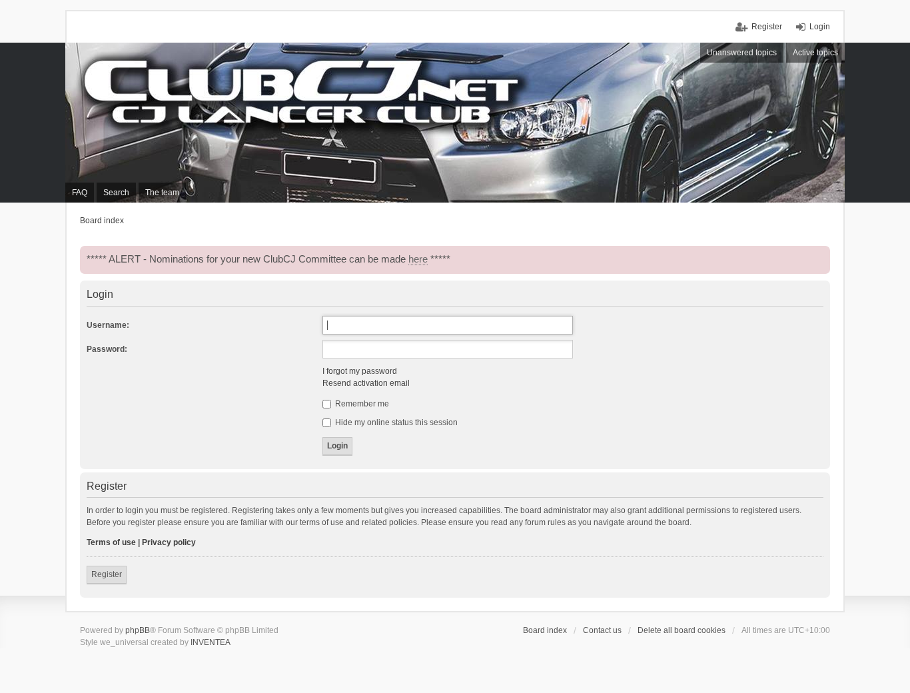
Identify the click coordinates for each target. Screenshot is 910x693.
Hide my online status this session (395, 422)
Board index (545, 630)
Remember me (361, 403)
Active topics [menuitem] (815, 52)
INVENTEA (210, 642)
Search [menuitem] (116, 192)
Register (106, 574)
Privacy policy (169, 542)
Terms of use (111, 542)
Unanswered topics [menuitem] (742, 52)
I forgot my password (359, 371)
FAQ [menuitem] (79, 192)
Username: (108, 325)
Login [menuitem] (819, 26)
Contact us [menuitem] (602, 630)
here (418, 259)
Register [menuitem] (766, 26)
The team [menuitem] (162, 192)
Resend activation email (366, 383)
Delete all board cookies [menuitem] (681, 630)
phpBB (137, 630)
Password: (107, 349)
